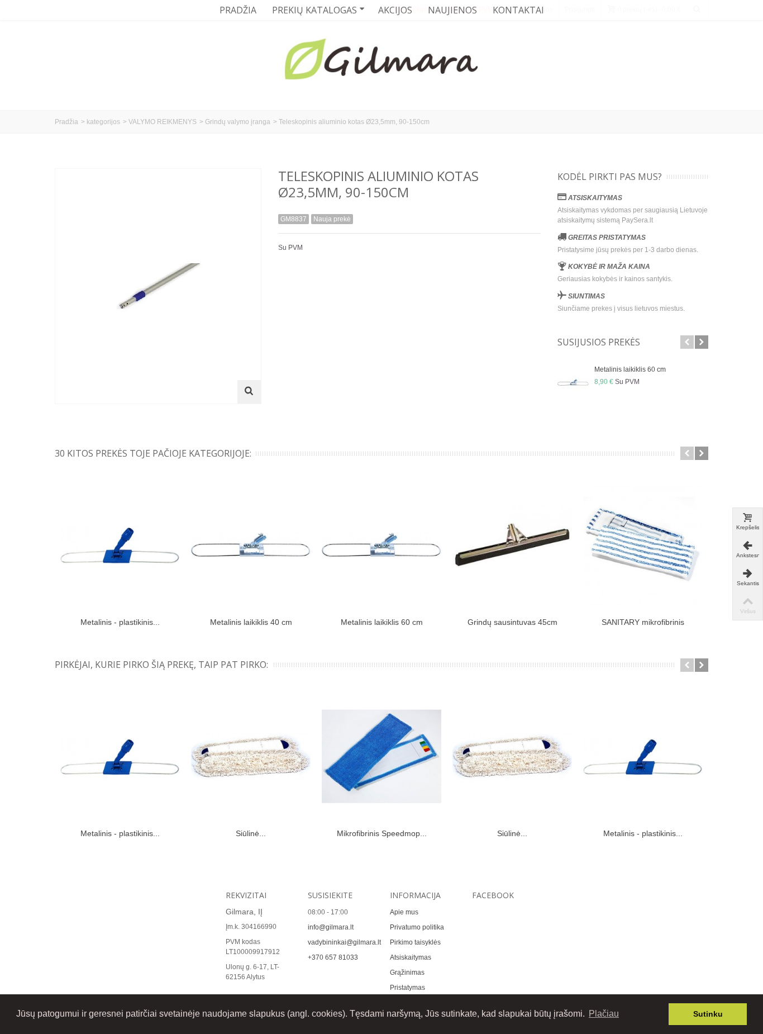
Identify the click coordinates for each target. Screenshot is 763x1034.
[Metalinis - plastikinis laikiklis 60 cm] (120, 545)
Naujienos (452, 10)
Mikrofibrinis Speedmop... (382, 833)
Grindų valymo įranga (237, 122)
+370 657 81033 (333, 957)
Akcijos (395, 10)
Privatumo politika (417, 927)
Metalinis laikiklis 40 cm (251, 622)
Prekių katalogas (314, 10)
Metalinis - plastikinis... (120, 622)
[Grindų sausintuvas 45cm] (512, 545)
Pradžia (238, 10)
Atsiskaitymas (410, 957)
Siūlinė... (251, 833)
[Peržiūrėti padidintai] (249, 392)
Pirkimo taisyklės (415, 942)
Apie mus (404, 912)
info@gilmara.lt (331, 927)
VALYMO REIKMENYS (162, 122)
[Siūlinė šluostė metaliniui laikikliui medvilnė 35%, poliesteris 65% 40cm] (512, 757)
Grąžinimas (407, 972)
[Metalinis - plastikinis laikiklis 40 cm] (120, 757)
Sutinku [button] (708, 1013)
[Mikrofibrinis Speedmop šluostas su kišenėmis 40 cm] (381, 757)
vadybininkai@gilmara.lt (344, 942)
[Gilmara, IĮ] (381, 61)
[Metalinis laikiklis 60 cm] (573, 382)
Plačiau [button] (604, 1013)
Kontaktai (518, 10)
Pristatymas (407, 988)
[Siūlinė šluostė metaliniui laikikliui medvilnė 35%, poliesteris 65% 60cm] (251, 757)
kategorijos (103, 122)
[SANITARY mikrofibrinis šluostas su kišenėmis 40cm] (643, 545)
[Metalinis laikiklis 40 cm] (251, 545)
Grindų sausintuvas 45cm (512, 622)
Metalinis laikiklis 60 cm (630, 369)
